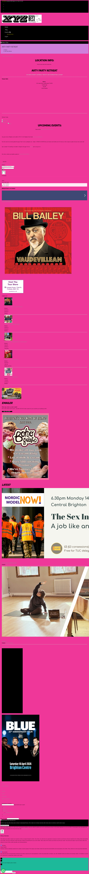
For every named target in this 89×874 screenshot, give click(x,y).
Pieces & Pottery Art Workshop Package (11, 324)
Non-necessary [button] (3, 850)
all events (6, 386)
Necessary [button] (2, 843)
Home (4, 807)
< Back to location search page (7, 56)
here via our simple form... (38, 136)
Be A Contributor (5, 786)
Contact (3, 793)
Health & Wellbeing (9, 642)
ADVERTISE (4, 1)
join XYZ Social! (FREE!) (24, 154)
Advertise (3, 791)
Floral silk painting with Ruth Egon (11, 376)
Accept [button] (23, 828)
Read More (26, 828)
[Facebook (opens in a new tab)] (4, 6)
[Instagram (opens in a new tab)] (4, 9)
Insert (14, 872)
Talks (7, 564)
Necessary (4, 845)
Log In (4, 814)
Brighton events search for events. (47, 129)
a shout (31, 146)
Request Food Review (6, 798)
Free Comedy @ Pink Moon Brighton (11, 359)
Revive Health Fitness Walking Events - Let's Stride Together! (15, 341)
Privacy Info (4, 796)
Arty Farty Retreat (8, 51)
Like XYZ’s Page (5, 646)
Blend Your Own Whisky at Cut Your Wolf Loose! (13, 306)
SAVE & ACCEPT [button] (4, 856)
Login (3, 163)
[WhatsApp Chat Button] (3, 871)
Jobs (2, 783)
